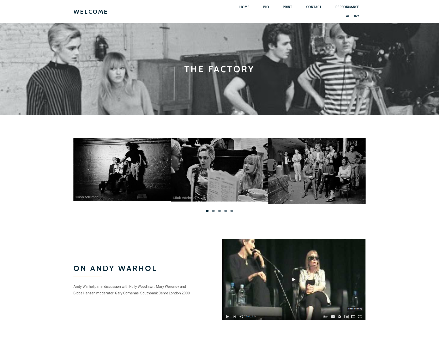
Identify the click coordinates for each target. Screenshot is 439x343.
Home (244, 7)
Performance (347, 7)
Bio (266, 7)
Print (287, 7)
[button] (207, 210)
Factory (351, 16)
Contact (314, 7)
